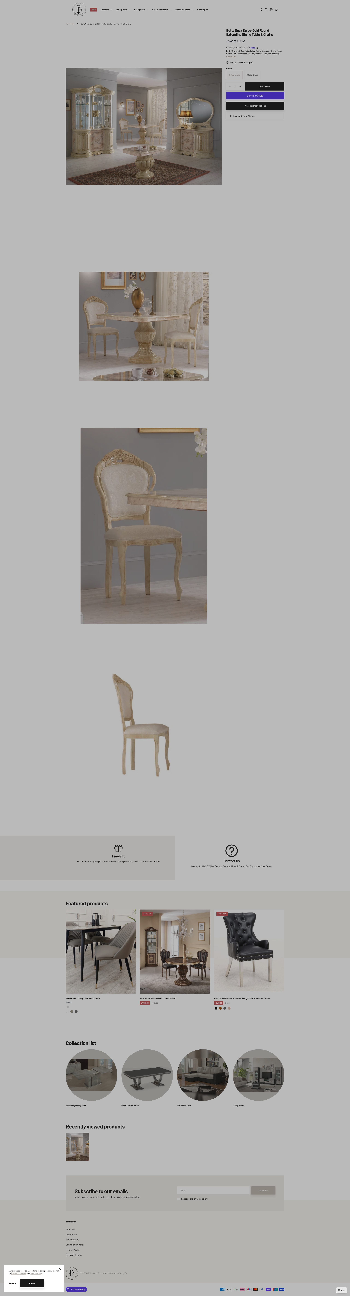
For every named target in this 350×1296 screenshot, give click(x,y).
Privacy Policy (36, 1273)
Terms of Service (19, 1273)
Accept (32, 1283)
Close (60, 1269)
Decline (12, 1283)
